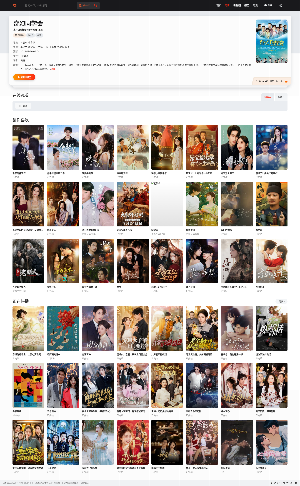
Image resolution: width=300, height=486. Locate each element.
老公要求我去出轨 (91, 230)
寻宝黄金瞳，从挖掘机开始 (199, 354)
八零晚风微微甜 (159, 354)
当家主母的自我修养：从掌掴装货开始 (28, 230)
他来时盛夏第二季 (56, 173)
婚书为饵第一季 (89, 287)
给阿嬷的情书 (53, 354)
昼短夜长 (51, 287)
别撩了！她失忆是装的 (267, 173)
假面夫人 (51, 230)
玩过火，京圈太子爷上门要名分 (132, 354)
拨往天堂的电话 (263, 354)
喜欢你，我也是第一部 (232, 354)
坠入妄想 (190, 287)
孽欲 (119, 287)
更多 (281, 301)
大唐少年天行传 (124, 230)
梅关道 (259, 230)
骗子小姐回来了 (159, 173)
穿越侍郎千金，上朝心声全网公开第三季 (28, 354)
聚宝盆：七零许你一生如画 (199, 173)
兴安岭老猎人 (19, 287)
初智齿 (154, 230)
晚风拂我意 (87, 173)
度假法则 (190, 230)
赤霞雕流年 (122, 173)
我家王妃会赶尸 (159, 287)
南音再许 (86, 354)
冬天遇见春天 (227, 173)
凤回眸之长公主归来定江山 (234, 287)
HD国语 (23, 106)
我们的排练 (226, 230)
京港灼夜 (260, 287)
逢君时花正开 (19, 173)
